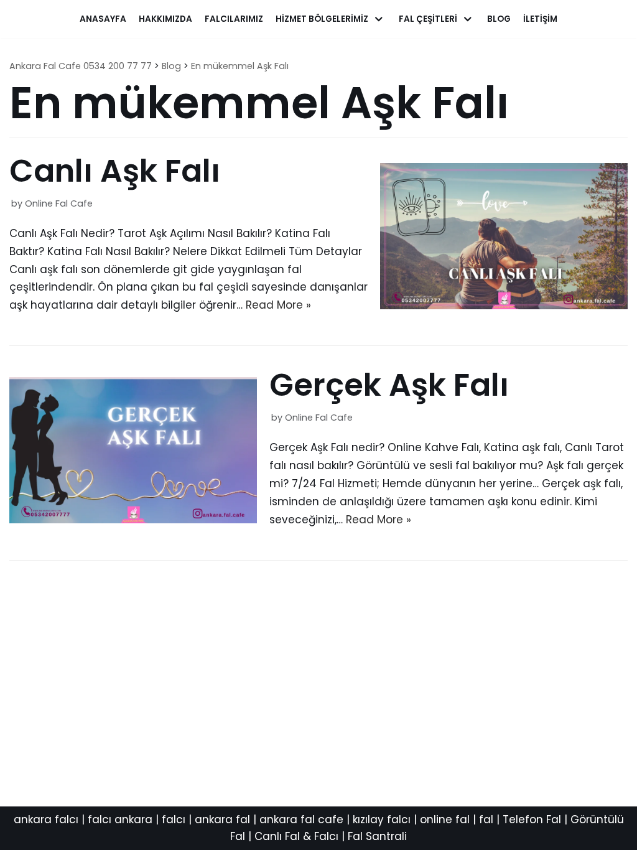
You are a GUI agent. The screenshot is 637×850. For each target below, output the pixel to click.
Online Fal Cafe (59, 203)
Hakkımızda (165, 19)
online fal (445, 819)
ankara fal (222, 819)
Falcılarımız (234, 19)
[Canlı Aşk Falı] (504, 305)
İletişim (540, 19)
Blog (499, 19)
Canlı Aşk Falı (114, 171)
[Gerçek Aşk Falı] (133, 519)
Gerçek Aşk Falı (389, 385)
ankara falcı (46, 819)
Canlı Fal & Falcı (296, 836)
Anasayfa (103, 19)
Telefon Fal (532, 819)
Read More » (278, 304)
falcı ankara (120, 819)
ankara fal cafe (301, 819)
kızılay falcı (382, 819)
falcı (173, 819)
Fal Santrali (377, 836)
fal (486, 819)
